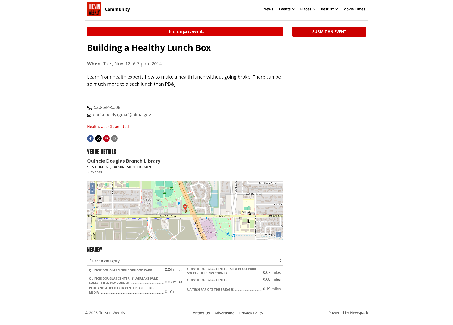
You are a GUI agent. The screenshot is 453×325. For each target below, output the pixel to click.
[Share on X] (98, 138)
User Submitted (115, 126)
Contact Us (200, 313)
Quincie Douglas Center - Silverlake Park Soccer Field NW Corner (221, 271)
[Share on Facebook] (90, 138)
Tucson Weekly (112, 312)
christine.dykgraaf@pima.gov (122, 115)
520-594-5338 (107, 107)
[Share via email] (114, 138)
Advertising (224, 313)
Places (305, 9)
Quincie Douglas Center (207, 280)
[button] (106, 138)
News (268, 9)
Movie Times (354, 9)
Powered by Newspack (348, 312)
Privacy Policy (251, 313)
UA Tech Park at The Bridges (210, 289)
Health (93, 126)
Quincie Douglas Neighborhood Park (121, 270)
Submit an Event (329, 31)
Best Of (327, 9)
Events (285, 9)
